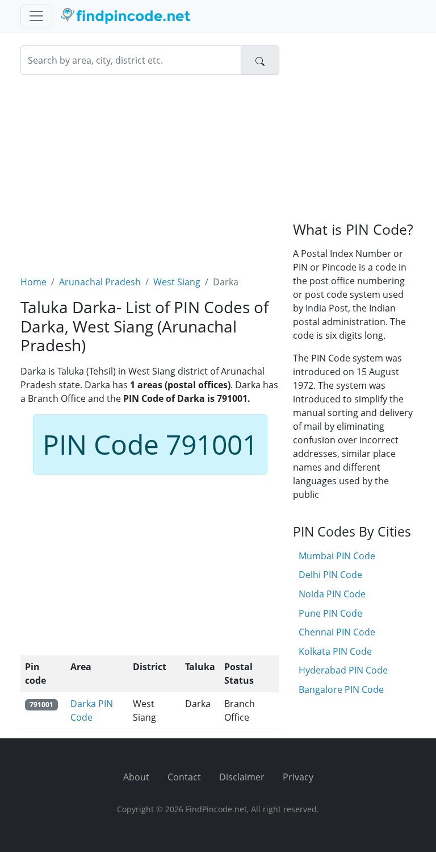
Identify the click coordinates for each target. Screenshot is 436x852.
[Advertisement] (149, 168)
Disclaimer (242, 777)
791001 (41, 704)
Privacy (298, 777)
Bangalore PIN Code (341, 689)
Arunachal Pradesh (100, 282)
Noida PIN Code (332, 594)
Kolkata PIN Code (335, 651)
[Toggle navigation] (36, 16)
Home (33, 282)
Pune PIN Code (330, 613)
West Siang (176, 282)
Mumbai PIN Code (337, 556)
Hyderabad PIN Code (343, 670)
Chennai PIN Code (337, 632)
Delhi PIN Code (330, 574)
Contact (184, 777)
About (136, 777)
